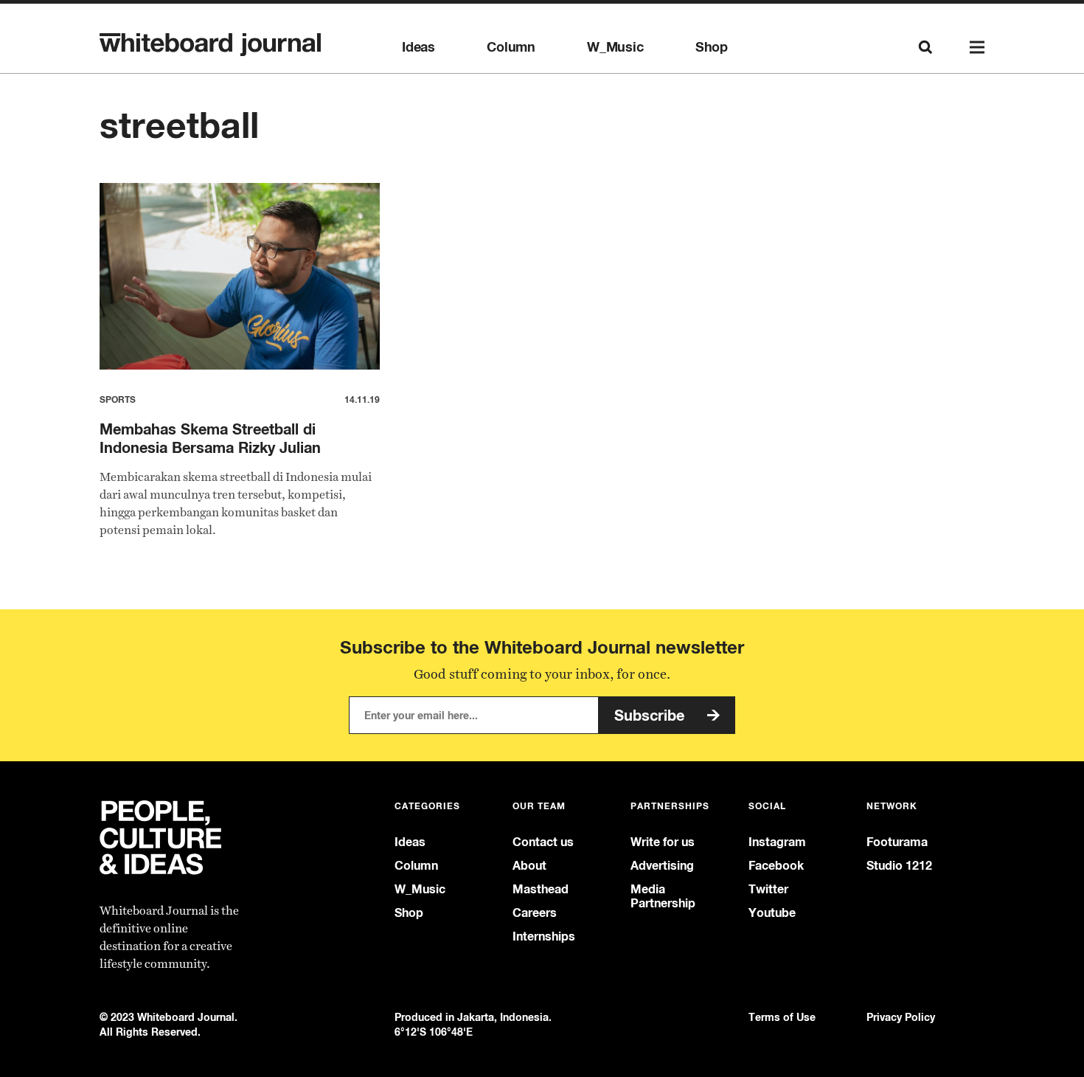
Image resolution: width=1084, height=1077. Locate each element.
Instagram (777, 842)
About (529, 866)
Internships (544, 936)
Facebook (776, 866)
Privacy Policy (900, 1017)
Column (511, 47)
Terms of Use (782, 1017)
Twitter (768, 889)
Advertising (662, 866)
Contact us (543, 842)
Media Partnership (662, 896)
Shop (711, 47)
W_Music (615, 47)
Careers (535, 913)
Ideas (418, 47)
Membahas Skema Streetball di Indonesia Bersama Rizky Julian (210, 438)
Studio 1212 (899, 866)
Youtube (772, 913)
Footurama (897, 842)
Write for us (662, 842)
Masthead (541, 889)
